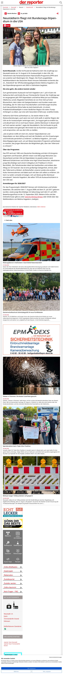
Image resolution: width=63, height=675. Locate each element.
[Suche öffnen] (61, 2)
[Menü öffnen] (2, 2)
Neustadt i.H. (8, 614)
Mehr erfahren (41, 207)
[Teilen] (57, 13)
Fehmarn (7, 621)
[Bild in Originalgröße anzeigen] (31, 46)
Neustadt (13, 7)
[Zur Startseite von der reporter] (31, 2)
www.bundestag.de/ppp (34, 197)
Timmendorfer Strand (11, 619)
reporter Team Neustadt (10, 642)
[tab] (6, 25)
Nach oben (9, 220)
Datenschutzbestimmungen (55, 657)
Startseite (5, 7)
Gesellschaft (29, 7)
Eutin (5, 616)
